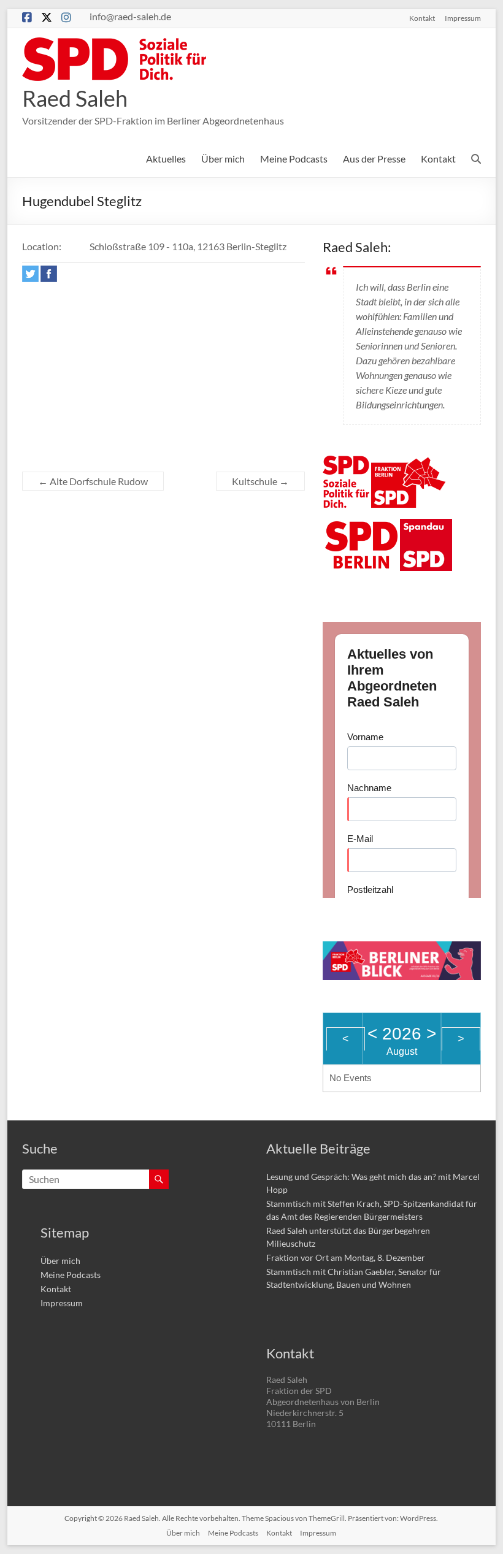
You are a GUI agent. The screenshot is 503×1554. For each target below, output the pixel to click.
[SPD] (346, 463)
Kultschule (260, 481)
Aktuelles (166, 158)
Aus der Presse (374, 158)
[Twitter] (30, 274)
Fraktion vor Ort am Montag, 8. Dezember (345, 1257)
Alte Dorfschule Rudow (93, 481)
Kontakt (422, 17)
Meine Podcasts (294, 158)
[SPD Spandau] (426, 526)
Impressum (463, 17)
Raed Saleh (75, 98)
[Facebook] (48, 274)
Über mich (223, 158)
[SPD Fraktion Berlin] (409, 463)
